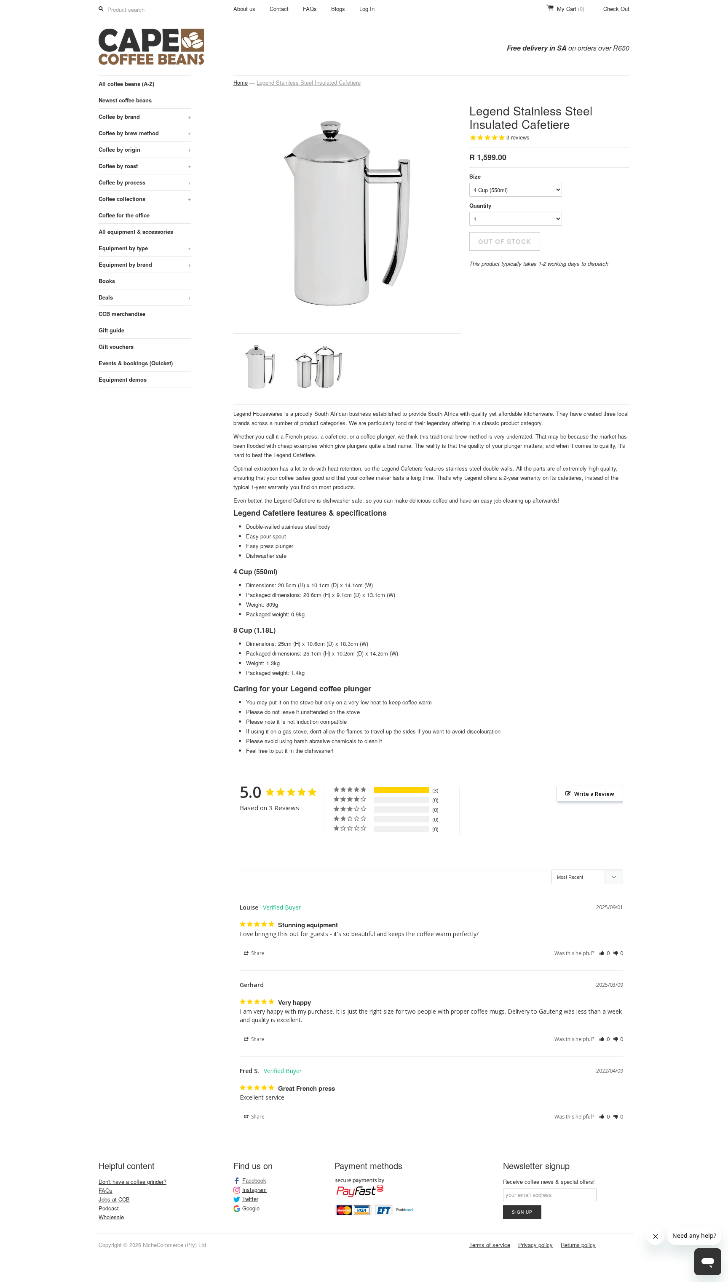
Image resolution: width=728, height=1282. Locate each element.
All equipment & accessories (136, 231)
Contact (279, 9)
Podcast (109, 1208)
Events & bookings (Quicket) (136, 363)
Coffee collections (145, 199)
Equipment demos (123, 379)
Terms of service (489, 1245)
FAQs (310, 9)
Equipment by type (145, 248)
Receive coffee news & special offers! (549, 1182)
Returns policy (578, 1245)
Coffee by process (145, 182)
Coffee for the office (124, 215)
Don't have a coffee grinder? (132, 1182)
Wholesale (111, 1217)
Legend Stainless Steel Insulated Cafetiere (309, 82)
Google (251, 1208)
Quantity (480, 205)
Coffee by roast (145, 166)
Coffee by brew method (145, 133)
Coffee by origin (145, 149)
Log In (367, 9)
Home (240, 82)
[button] (604, 953)
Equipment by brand (145, 264)
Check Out (616, 9)
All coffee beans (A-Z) (126, 84)
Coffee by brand (145, 116)
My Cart (570, 9)
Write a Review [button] (594, 794)
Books (107, 281)
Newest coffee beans (125, 100)
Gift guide (111, 330)
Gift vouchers (116, 347)
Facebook (254, 1180)
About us (244, 9)
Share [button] (257, 953)
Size (475, 176)
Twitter (250, 1199)
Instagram (254, 1189)
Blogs (338, 9)
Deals (145, 297)
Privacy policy (535, 1245)
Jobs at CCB (114, 1199)
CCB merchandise (122, 314)
